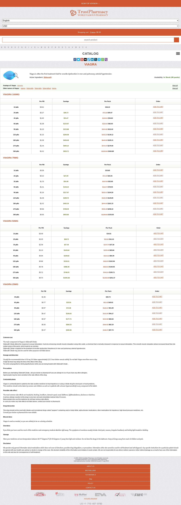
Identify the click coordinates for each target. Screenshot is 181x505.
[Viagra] (15, 75)
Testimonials (90, 475)
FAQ (90, 479)
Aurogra (20, 85)
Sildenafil (47, 77)
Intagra (23, 88)
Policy (90, 483)
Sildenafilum (47, 88)
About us (90, 466)
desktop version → (90, 3)
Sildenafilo (38, 88)
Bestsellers (90, 470)
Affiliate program (90, 498)
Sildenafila (29, 88)
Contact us (90, 488)
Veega (54, 88)
